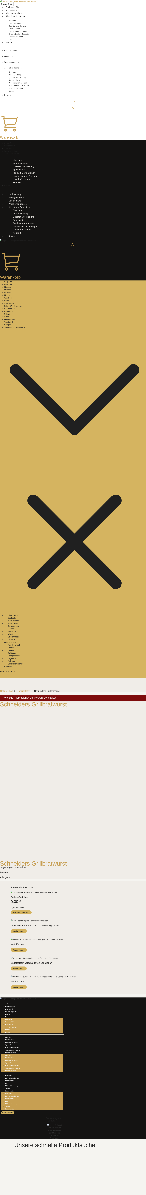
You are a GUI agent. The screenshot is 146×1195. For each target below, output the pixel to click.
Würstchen (8, 298)
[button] (73, 45)
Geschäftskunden (16, 37)
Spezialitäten (14, 29)
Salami (7, 314)
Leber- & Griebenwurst (12, 306)
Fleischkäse (8, 290)
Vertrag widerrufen (7, 1112)
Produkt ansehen (21, 912)
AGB (6, 1083)
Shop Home (8, 282)
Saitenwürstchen (19, 897)
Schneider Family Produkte (14, 327)
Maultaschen (9, 287)
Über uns (12, 21)
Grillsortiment (9, 292)
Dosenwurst (8, 311)
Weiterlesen (18, 931)
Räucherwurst (9, 309)
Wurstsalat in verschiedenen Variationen (31, 963)
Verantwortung (15, 23)
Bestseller (8, 284)
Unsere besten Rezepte (19, 34)
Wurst (6, 300)
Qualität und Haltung (17, 26)
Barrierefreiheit (9, 1081)
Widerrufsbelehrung (11, 1086)
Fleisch (7, 295)
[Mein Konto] (73, 109)
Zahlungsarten (9, 1091)
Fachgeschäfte (9, 146)
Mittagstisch (9, 1009)
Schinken (7, 317)
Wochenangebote (11, 151)
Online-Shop (9, 143)
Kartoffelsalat (17, 944)
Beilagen (7, 325)
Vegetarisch (8, 322)
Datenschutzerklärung (12, 1078)
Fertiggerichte (9, 319)
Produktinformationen (18, 31)
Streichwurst (9, 303)
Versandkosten (19, 908)
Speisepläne (9, 148)
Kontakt (12, 39)
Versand (7, 1088)
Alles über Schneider (12, 154)
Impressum (8, 1075)
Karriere (7, 185)
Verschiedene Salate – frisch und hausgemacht (35, 925)
